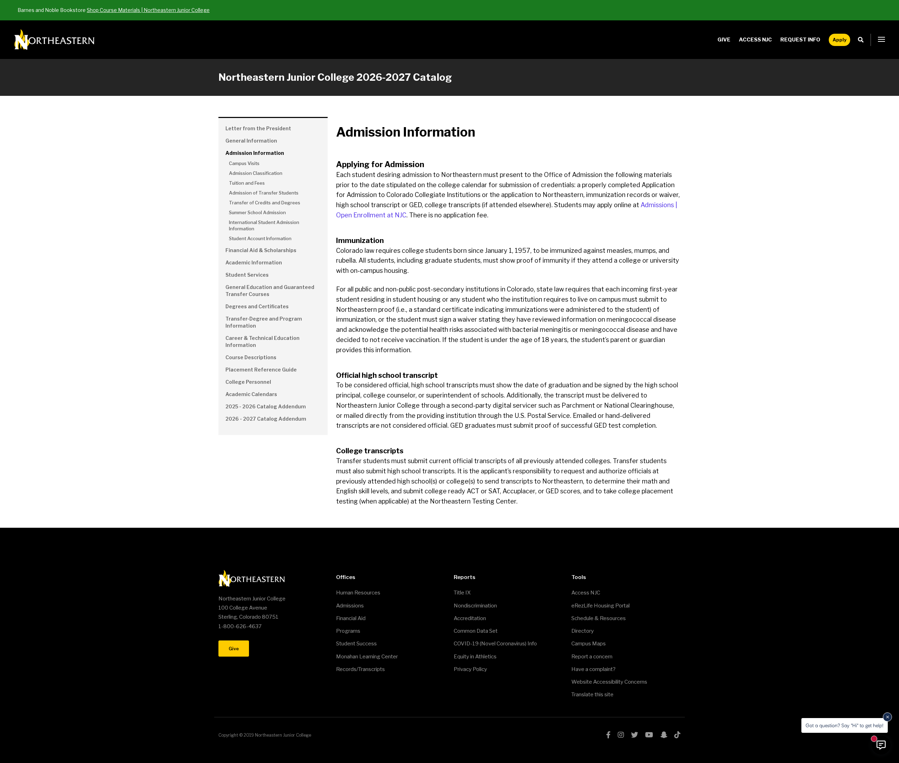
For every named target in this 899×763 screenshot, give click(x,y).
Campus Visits (244, 163)
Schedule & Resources (598, 618)
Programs (348, 631)
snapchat (663, 734)
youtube (649, 734)
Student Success (356, 643)
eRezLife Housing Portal (600, 606)
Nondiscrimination (475, 606)
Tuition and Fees (247, 183)
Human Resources (358, 593)
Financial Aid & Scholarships (260, 250)
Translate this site (592, 694)
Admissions (350, 606)
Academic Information (253, 262)
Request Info (800, 40)
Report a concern (591, 656)
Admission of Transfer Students (263, 193)
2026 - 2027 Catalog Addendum (265, 419)
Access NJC (755, 40)
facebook (608, 734)
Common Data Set (476, 631)
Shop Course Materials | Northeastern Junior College (148, 10)
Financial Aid (351, 618)
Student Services (247, 275)
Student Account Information (260, 238)
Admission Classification (255, 173)
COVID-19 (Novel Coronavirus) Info (495, 643)
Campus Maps (588, 643)
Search (862, 40)
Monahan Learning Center (367, 656)
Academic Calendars (251, 394)
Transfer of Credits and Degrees (264, 202)
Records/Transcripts (360, 669)
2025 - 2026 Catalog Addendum (265, 406)
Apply (839, 39)
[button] (881, 39)
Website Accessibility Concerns (609, 682)
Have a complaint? (593, 669)
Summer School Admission (257, 212)
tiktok (677, 734)
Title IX (462, 593)
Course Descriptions (250, 357)
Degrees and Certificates (257, 306)
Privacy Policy (470, 669)
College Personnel (248, 382)
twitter (634, 734)
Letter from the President (258, 128)
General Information (251, 141)
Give (723, 40)
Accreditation (470, 618)
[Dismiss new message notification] (887, 717)
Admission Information (254, 153)
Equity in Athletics (475, 656)
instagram (621, 734)
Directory (582, 631)
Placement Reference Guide (261, 370)
